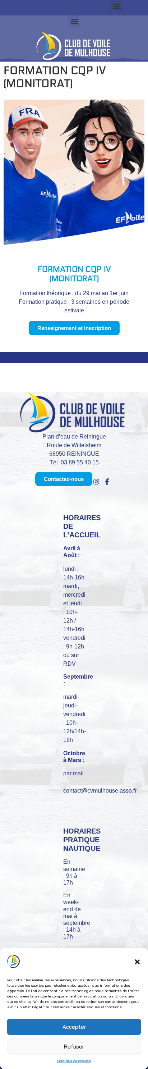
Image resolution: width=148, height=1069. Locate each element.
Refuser (74, 1046)
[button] (137, 961)
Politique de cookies (74, 1061)
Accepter (74, 1026)
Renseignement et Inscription (74, 328)
